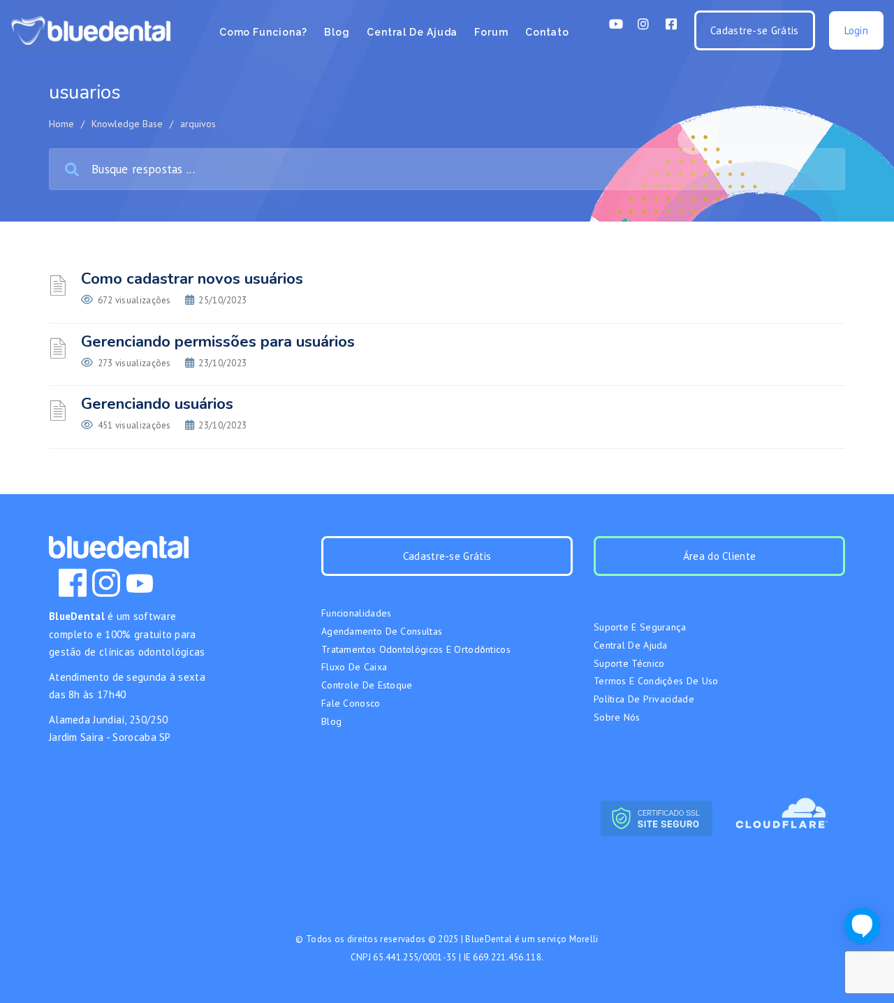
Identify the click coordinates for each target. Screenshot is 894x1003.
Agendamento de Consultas (381, 631)
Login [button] (856, 30)
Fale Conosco (351, 703)
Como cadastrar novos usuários (192, 278)
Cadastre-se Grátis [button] (754, 30)
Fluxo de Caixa (354, 667)
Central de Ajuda (412, 32)
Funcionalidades (356, 613)
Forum (491, 32)
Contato (547, 32)
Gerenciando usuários (157, 404)
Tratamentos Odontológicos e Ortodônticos (416, 649)
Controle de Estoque (367, 685)
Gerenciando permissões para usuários (218, 341)
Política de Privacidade (644, 699)
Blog (337, 32)
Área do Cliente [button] (719, 556)
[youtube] (140, 583)
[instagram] (106, 583)
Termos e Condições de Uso (656, 680)
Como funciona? (263, 32)
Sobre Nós (617, 717)
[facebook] (73, 583)
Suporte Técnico (629, 663)
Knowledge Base (127, 123)
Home (61, 123)
